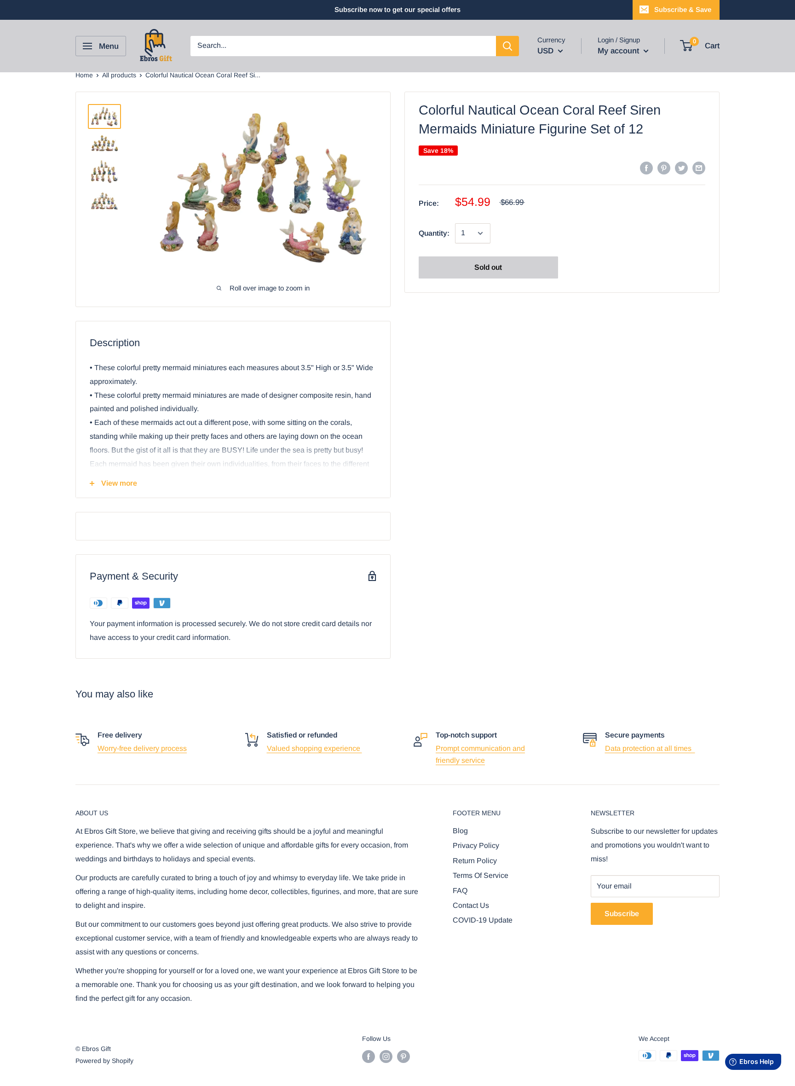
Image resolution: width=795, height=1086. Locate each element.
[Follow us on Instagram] (386, 1056)
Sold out (488, 267)
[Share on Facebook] (646, 167)
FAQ (460, 890)
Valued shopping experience (314, 748)
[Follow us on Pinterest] (403, 1056)
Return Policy (475, 861)
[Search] (507, 46)
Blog (460, 831)
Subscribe (622, 914)
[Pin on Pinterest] (663, 167)
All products (119, 75)
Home (84, 75)
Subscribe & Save (682, 9)
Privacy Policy (476, 845)
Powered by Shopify (104, 1060)
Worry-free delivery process (142, 748)
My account (619, 50)
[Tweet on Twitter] (681, 167)
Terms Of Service (480, 875)
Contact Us (471, 905)
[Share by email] (698, 167)
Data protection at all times (650, 748)
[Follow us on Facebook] (368, 1056)
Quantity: (434, 233)
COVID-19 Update (483, 920)
